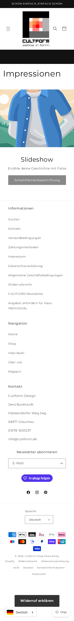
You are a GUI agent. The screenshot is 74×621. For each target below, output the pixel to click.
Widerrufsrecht (20, 284)
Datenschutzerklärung (25, 266)
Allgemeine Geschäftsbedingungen (35, 275)
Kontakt (14, 229)
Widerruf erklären (36, 601)
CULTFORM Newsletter (25, 294)
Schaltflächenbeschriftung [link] (37, 180)
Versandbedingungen (24, 238)
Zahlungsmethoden (23, 247)
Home (12, 334)
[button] (8, 28)
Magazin (14, 371)
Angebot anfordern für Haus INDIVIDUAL (30, 305)
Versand (28, 567)
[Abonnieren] (61, 463)
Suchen (14, 219)
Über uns (15, 362)
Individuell (16, 353)
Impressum (17, 256)
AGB (16, 567)
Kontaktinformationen (51, 567)
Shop (12, 344)
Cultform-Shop (34, 556)
